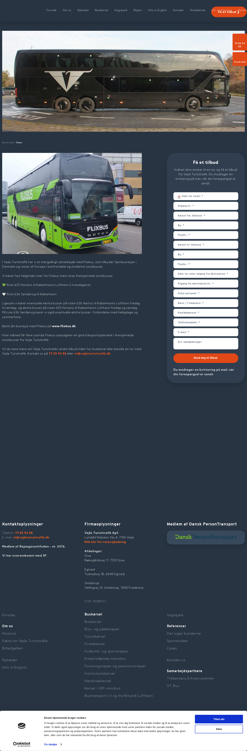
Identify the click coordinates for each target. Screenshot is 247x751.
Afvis (219, 728)
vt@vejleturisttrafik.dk (92, 353)
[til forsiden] (24, 8)
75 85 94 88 (57, 353)
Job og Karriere (222, 10)
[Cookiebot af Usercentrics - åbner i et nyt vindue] (21, 744)
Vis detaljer (50, 744)
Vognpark (121, 10)
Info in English (157, 10)
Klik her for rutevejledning (105, 542)
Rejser (138, 10)
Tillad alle (218, 719)
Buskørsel (101, 10)
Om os (67, 10)
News (19, 142)
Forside (51, 10)
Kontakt (178, 10)
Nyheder (83, 10)
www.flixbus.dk (64, 326)
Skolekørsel (197, 10)
